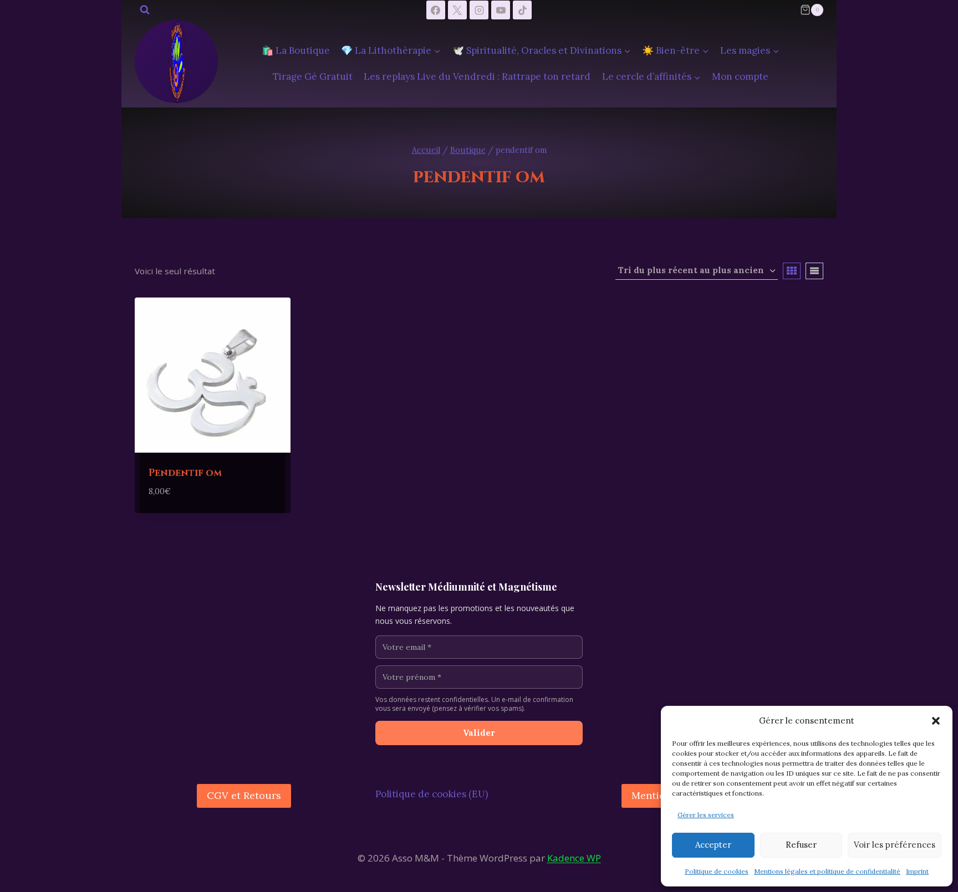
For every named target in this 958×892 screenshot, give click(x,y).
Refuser (801, 844)
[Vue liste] (814, 271)
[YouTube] (500, 10)
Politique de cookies (716, 871)
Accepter (713, 844)
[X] (457, 10)
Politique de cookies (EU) (431, 794)
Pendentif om (185, 472)
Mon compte (740, 76)
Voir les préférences (894, 844)
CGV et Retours (244, 795)
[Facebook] (435, 10)
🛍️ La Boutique (296, 50)
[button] (935, 720)
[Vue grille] (792, 271)
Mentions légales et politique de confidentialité (827, 871)
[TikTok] (522, 10)
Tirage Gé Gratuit (313, 76)
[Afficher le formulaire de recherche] (145, 10)
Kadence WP (574, 858)
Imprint (917, 871)
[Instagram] (479, 10)
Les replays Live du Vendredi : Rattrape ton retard (477, 76)
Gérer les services (705, 815)
